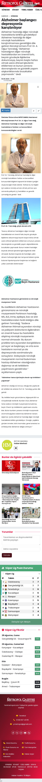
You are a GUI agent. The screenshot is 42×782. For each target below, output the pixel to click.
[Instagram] (21, 732)
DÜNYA (33, 764)
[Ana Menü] (39, 3)
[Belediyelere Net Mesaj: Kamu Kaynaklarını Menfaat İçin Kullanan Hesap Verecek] (31, 465)
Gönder (6, 555)
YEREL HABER (27, 10)
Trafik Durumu (29, 743)
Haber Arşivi (29, 754)
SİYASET (15, 10)
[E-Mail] (16, 448)
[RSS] (29, 732)
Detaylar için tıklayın (21, 621)
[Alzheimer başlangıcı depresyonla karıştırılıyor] (21, 95)
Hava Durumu (11, 743)
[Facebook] (13, 732)
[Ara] (35, 3)
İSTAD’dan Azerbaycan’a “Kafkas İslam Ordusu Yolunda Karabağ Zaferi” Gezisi (31, 499)
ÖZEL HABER (24, 764)
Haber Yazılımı (17, 775)
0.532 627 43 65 (22, 720)
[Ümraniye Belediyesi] (11, 465)
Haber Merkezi (20, 443)
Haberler (4, 16)
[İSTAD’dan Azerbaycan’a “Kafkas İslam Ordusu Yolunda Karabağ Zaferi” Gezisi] (31, 489)
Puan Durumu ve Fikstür (11, 748)
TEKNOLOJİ (22, 767)
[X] (17, 732)
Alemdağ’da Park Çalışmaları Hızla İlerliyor (9, 521)
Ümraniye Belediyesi (10, 473)
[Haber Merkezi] (7, 444)
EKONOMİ (7, 767)
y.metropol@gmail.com (22, 724)
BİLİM (35, 767)
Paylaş (6, 110)
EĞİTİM (29, 767)
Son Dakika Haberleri (8, 755)
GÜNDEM (6, 10)
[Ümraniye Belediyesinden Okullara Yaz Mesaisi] (31, 512)
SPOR (14, 767)
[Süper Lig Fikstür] (39, 630)
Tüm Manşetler (30, 747)
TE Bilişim (26, 775)
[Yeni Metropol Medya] (17, 3)
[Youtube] (25, 732)
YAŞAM (21, 769)
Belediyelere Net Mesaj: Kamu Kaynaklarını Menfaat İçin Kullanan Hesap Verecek (31, 476)
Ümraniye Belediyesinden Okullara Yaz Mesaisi (30, 521)
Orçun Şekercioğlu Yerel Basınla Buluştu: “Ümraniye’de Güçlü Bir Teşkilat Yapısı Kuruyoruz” (11, 499)
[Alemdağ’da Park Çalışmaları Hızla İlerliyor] (11, 512)
